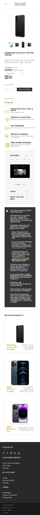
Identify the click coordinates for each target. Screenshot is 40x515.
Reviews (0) (9, 102)
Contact (6, 468)
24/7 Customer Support (11, 463)
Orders (5, 478)
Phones (14, 67)
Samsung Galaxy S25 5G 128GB (12, 347)
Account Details (8, 480)
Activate (6, 483)
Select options (24, 89)
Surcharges (7, 493)
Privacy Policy (7, 498)
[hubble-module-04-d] (20, 171)
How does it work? (19, 248)
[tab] (20, 99)
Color (9, 70)
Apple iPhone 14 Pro (11, 429)
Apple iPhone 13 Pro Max (11, 389)
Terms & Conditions (10, 495)
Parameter (5, 512)
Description (9, 98)
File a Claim (7, 466)
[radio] (6, 77)
